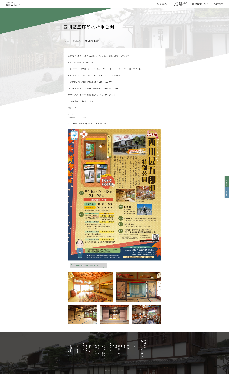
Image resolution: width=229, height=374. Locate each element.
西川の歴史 (113, 345)
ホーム (67, 41)
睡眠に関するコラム (96, 348)
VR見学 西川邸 (77, 347)
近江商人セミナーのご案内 (119, 348)
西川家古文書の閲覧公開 (124, 345)
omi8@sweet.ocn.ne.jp (77, 117)
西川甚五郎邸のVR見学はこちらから (88, 265)
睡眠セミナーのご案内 (99, 348)
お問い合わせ (226, 192)
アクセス (83, 347)
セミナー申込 (226, 181)
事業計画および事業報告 (86, 346)
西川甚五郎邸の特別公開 (116, 345)
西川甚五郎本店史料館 (122, 344)
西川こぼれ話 (110, 346)
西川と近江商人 (77, 41)
